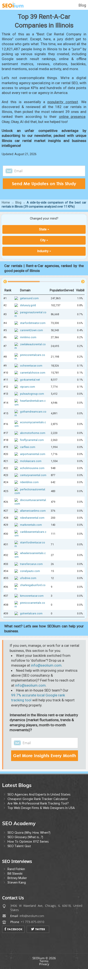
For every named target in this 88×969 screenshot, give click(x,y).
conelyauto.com (30, 571)
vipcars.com (27, 386)
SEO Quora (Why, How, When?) (28, 833)
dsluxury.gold (28, 305)
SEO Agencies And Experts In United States (38, 794)
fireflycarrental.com (32, 440)
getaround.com (29, 298)
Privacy (44, 964)
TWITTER (40, 929)
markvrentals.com (31, 524)
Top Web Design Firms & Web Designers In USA (41, 808)
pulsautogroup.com (32, 393)
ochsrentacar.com (31, 365)
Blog (82, 5)
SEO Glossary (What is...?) (25, 837)
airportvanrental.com (32, 454)
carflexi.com (27, 447)
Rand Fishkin (16, 869)
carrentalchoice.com (32, 372)
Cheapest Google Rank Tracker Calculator (37, 799)
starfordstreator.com (32, 323)
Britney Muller (17, 878)
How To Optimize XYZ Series (28, 841)
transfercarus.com (31, 563)
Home (6, 202)
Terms (44, 961)
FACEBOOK (14, 929)
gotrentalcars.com (31, 613)
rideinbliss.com (29, 482)
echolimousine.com (32, 468)
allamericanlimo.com (33, 510)
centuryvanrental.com (33, 475)
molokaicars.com (30, 461)
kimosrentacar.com (32, 595)
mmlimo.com (28, 337)
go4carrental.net (30, 379)
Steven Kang (16, 882)
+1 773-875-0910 (32, 922)
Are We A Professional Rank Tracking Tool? (38, 803)
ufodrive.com (28, 578)
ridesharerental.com (32, 517)
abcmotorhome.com (32, 433)
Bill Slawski (14, 873)
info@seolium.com (46, 665)
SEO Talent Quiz (19, 846)
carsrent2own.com (31, 330)
